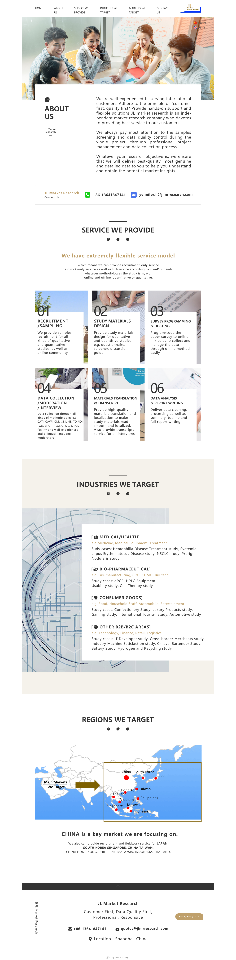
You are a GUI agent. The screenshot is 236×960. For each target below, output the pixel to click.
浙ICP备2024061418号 (117, 957)
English (201, 27)
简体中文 (201, 23)
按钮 (118, 886)
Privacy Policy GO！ (189, 916)
